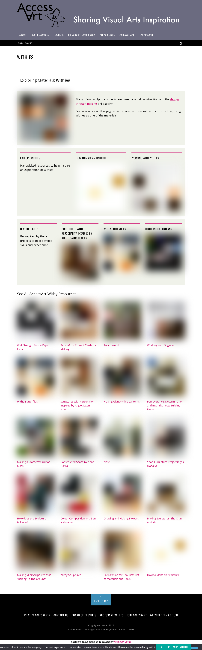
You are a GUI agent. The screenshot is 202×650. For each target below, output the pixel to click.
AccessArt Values (111, 615)
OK (160, 647)
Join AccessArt (127, 34)
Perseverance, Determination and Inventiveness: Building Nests (165, 405)
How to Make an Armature (163, 575)
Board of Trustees (84, 615)
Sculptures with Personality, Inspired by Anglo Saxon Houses (77, 405)
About (22, 34)
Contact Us (60, 615)
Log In (20, 43)
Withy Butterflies (27, 401)
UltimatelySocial (122, 641)
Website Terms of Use (164, 615)
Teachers (58, 34)
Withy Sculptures (70, 575)
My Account (146, 34)
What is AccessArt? (37, 615)
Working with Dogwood (161, 345)
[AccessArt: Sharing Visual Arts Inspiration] (101, 26)
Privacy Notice (178, 647)
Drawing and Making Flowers (121, 518)
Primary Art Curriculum (81, 34)
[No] (194, 648)
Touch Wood (111, 345)
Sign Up (28, 43)
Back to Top (101, 601)
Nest (107, 462)
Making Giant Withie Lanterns (122, 401)
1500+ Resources (40, 34)
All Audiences (107, 34)
